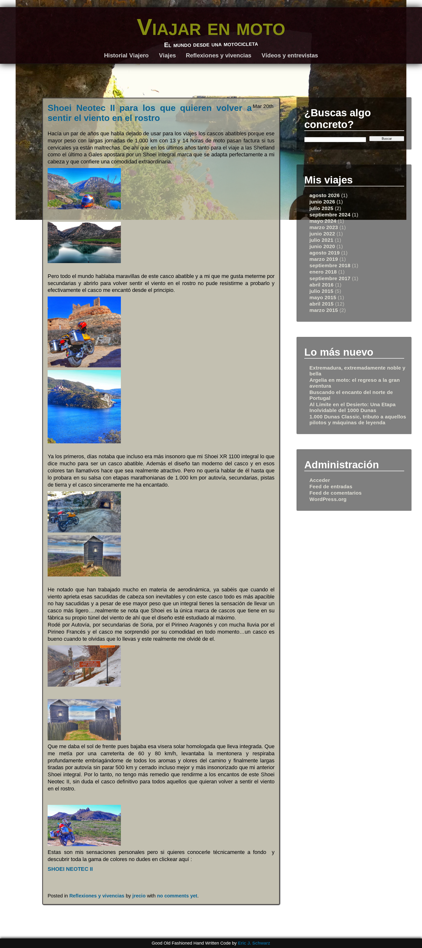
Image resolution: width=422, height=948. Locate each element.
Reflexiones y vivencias (218, 55)
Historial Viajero (126, 55)
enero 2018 (323, 272)
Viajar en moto (211, 27)
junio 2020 (322, 246)
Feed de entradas (330, 486)
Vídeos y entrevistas (290, 55)
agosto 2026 (324, 195)
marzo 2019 (323, 259)
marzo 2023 (323, 227)
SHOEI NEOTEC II (70, 869)
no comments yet (177, 895)
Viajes (167, 55)
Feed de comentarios (335, 493)
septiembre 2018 (329, 265)
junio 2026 (322, 201)
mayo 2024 (322, 221)
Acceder (319, 480)
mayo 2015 (322, 297)
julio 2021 (321, 240)
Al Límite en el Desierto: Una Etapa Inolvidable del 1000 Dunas (352, 407)
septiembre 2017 (329, 278)
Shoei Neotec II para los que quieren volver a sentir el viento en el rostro (150, 113)
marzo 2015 (323, 310)
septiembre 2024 (329, 214)
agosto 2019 (324, 253)
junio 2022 (322, 233)
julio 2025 (321, 208)
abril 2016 (321, 285)
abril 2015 (321, 304)
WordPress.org (328, 499)
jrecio (139, 895)
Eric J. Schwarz (254, 943)
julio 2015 (321, 291)
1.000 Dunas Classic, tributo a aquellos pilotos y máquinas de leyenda (357, 419)
